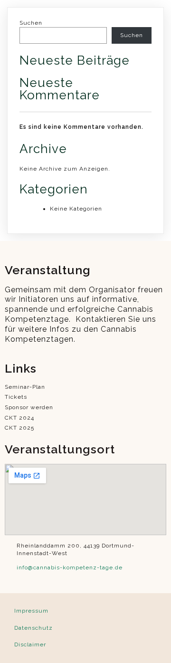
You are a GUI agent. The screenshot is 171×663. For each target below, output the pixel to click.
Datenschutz (33, 628)
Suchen (30, 22)
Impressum (31, 610)
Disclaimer (30, 644)
